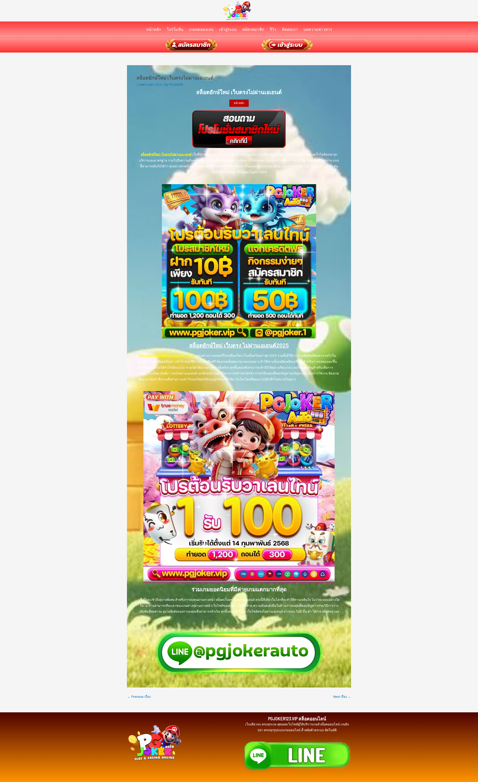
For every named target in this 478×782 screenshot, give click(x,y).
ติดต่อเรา (290, 29)
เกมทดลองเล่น (201, 29)
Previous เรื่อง (138, 696)
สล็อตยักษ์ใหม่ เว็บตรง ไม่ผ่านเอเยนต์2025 (239, 345)
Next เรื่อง (342, 696)
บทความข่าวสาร (317, 29)
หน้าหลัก (153, 29)
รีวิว (273, 29)
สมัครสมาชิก (253, 29)
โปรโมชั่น (175, 29)
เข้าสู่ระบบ (228, 29)
